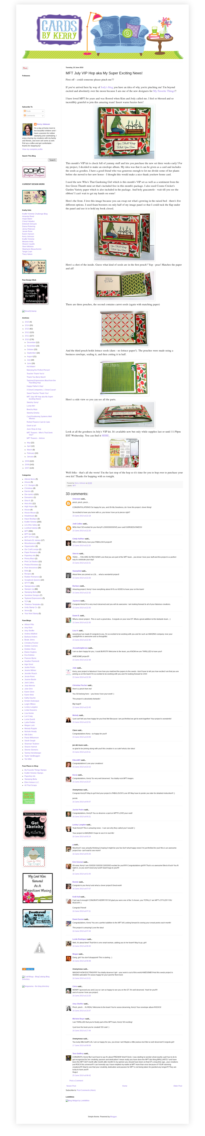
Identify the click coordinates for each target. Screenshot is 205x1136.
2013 (27, 329)
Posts (28, 111)
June (29, 363)
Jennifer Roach (30, 673)
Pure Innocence (30, 568)
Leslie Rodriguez (79, 939)
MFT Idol (28, 534)
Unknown (76, 499)
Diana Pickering (28, 226)
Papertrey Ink (29, 556)
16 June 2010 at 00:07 (81, 802)
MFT (74, 485)
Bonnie (75, 882)
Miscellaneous (30, 543)
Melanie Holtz (27, 242)
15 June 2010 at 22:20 (81, 531)
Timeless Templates (32, 604)
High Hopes (29, 507)
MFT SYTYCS (30, 537)
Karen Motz (29, 695)
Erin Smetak (77, 862)
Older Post (177, 1086)
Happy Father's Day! (35, 386)
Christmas (28, 488)
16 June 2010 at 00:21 (81, 817)
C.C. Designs (29, 485)
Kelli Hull (76, 897)
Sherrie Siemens (31, 750)
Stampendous (30, 586)
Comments (30, 116)
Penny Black (29, 559)
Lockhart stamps (31, 528)
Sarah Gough (29, 741)
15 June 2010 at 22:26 (81, 578)
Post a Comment (76, 1081)
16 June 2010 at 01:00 (81, 874)
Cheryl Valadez (28, 221)
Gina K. (27, 501)
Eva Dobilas (29, 655)
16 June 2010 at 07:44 (81, 931)
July (29, 360)
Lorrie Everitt (29, 719)
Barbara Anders (30, 637)
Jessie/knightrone (80, 648)
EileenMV (76, 760)
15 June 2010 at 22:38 (81, 660)
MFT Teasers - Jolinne (36, 438)
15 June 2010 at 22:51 (81, 722)
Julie (74, 668)
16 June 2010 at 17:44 (81, 1031)
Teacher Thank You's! (35, 374)
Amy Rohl (28, 628)
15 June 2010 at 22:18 (81, 516)
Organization (29, 546)
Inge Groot (28, 664)
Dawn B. (76, 616)
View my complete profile (32, 149)
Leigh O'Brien (30, 704)
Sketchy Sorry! (32, 402)
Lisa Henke (29, 713)
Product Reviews (31, 565)
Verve (26, 611)
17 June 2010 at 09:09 (81, 1045)
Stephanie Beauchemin (31, 249)
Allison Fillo (29, 624)
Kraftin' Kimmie (28, 239)
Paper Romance (31, 552)
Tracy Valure (27, 254)
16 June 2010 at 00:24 (81, 837)
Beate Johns (29, 640)
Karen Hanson (28, 234)
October (30, 349)
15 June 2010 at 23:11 (81, 752)
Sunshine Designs (31, 595)
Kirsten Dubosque (31, 701)
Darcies (27, 491)
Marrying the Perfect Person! (38, 370)
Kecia (74, 775)
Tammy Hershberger (32, 753)
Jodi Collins (77, 524)
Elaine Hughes (30, 652)
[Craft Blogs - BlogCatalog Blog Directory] (39, 979)
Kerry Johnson (43, 124)
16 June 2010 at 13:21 (81, 978)
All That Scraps (30, 785)
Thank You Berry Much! (36, 377)
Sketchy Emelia (33, 413)
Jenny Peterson (28, 229)
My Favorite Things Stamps (35, 770)
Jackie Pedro (78, 810)
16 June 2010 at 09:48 (81, 961)
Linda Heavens (30, 710)
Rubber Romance (31, 577)
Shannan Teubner (31, 744)
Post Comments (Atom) (86, 1090)
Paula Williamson (31, 738)
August (30, 356)
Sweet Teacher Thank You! (37, 393)
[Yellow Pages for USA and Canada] (28, 970)
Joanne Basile (30, 679)
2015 (27, 322)
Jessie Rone (27, 231)
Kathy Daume (30, 698)
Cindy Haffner (78, 539)
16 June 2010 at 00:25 (81, 854)
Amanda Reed (28, 216)
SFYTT (27, 583)
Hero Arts (28, 504)
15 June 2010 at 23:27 (81, 782)
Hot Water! (31, 367)
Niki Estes (28, 735)
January (30, 457)
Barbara (76, 586)
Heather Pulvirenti (31, 661)
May (29, 443)
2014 (27, 325)
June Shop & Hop (34, 429)
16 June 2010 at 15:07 (81, 1011)
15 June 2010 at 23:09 (81, 737)
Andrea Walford (30, 634)
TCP (26, 601)
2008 (27, 465)
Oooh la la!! (31, 426)
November (31, 346)
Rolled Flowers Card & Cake (38, 422)
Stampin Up (29, 589)
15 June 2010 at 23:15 (81, 767)
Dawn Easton (78, 919)
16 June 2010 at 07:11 (81, 911)
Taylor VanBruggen (32, 756)
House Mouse (30, 513)
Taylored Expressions (33, 598)
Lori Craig (28, 716)
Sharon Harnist (30, 747)
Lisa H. (75, 631)
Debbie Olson (30, 649)
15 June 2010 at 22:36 (81, 640)
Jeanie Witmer (30, 670)
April (29, 446)
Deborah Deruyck (29, 224)
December (31, 342)
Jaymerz (76, 601)
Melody (75, 715)
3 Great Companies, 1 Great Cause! (41, 390)
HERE (105, 435)
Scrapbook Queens (32, 580)
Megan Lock (29, 725)
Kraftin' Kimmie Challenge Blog (35, 214)
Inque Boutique (30, 519)
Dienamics (28, 497)
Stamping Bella (30, 592)
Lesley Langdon (79, 825)
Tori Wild (28, 759)
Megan (75, 954)
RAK (26, 571)
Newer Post (71, 1086)
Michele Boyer (78, 1019)
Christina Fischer (79, 685)
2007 (27, 468)
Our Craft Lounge (31, 549)
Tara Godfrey (78, 1054)
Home (124, 1086)
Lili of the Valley (30, 525)
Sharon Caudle (28, 244)
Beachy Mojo (32, 409)
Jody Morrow (29, 686)
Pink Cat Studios (31, 562)
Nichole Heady (30, 731)
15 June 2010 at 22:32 (81, 593)
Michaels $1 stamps (32, 540)
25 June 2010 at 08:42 (81, 1075)
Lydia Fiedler (29, 722)
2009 (27, 461)
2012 (27, 332)
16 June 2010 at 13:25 (81, 996)
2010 (27, 339)
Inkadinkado (29, 516)
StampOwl (76, 571)
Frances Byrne (30, 658)
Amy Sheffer (77, 1004)
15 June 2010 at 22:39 (81, 677)
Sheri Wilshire (28, 246)
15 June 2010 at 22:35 (81, 608)
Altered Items (29, 479)
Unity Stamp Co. (31, 607)
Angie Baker (27, 219)
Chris (74, 986)
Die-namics (29, 494)
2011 (27, 336)
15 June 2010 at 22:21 (81, 563)
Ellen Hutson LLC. (31, 782)
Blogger (113, 1117)
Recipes (27, 574)
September (31, 353)
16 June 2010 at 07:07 (81, 889)
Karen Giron (29, 692)
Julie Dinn (28, 689)
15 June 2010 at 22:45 (81, 707)
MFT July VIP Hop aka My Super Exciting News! (40, 398)
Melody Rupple (30, 728)
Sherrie (75, 554)
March (30, 450)
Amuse (27, 482)
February (31, 453)
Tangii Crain (27, 252)
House (27, 510)
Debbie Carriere (31, 646)
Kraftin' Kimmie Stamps (33, 773)
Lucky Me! (31, 406)
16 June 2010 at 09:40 (81, 946)
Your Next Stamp (31, 614)
